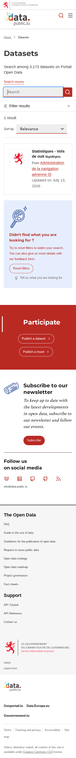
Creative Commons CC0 (38, 752)
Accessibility (53, 730)
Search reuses (14, 81)
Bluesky (6, 478)
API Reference (13, 613)
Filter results (19, 106)
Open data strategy (15, 558)
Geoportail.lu (13, 706)
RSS (58, 478)
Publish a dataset (33, 338)
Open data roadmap (16, 567)
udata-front (10, 668)
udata (7, 662)
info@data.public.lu (15, 486)
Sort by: (9, 129)
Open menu (70, 15)
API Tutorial (11, 604)
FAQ (6, 524)
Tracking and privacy (28, 730)
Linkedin (19, 478)
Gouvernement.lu (16, 715)
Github (45, 478)
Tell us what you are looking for (41, 277)
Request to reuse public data (21, 550)
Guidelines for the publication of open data (29, 541)
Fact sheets (11, 584)
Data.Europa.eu (38, 706)
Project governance (15, 575)
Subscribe (34, 440)
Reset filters (21, 268)
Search (67, 92)
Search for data (61, 15)
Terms (8, 730)
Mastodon (32, 478)
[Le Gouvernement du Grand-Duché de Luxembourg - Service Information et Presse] (37, 647)
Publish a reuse (33, 351)
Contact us (10, 622)
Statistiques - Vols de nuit (48, 154)
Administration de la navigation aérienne (48, 169)
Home (8, 37)
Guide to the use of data (18, 532)
